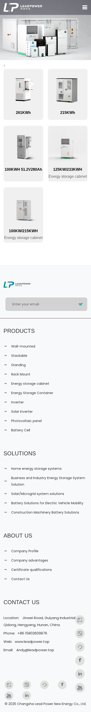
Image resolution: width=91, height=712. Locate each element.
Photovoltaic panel (26, 421)
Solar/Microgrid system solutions (37, 493)
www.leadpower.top (32, 641)
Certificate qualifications (31, 569)
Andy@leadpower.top (35, 649)
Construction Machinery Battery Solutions (45, 512)
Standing (18, 365)
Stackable (19, 355)
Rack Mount (20, 374)
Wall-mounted (23, 346)
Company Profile (24, 551)
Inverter (17, 402)
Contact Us (20, 579)
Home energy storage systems (36, 468)
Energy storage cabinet (30, 383)
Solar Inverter (22, 411)
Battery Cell (20, 430)
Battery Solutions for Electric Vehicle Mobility (47, 503)
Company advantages (29, 560)
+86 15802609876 (32, 633)
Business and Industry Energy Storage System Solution (48, 481)
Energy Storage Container (32, 393)
